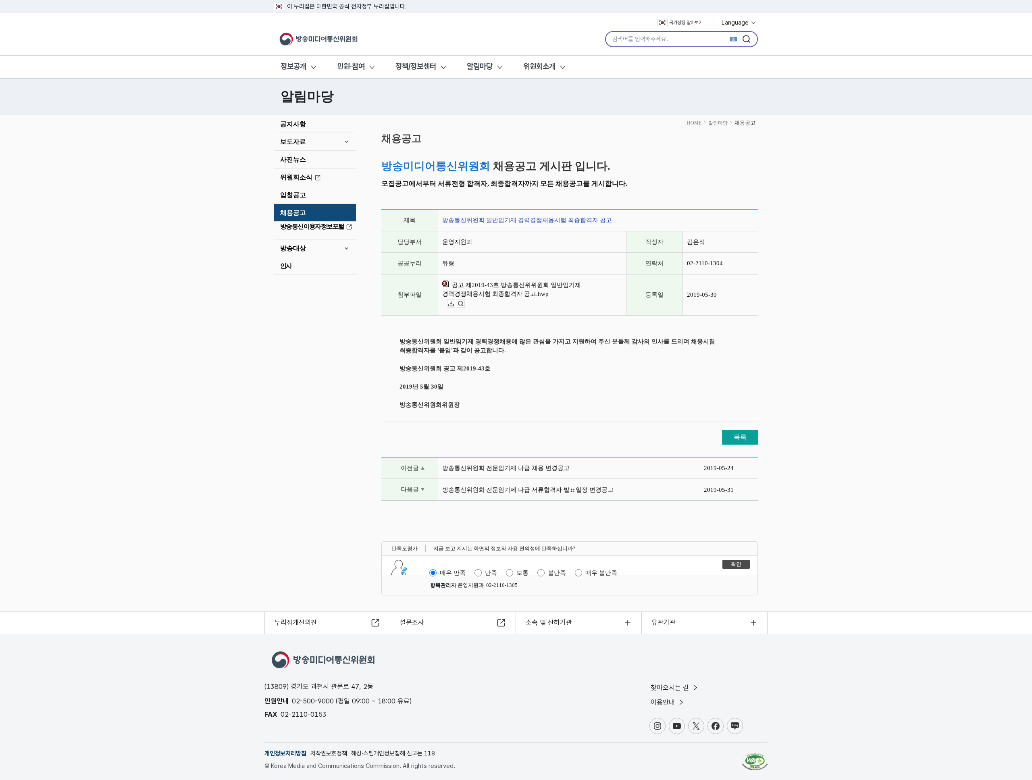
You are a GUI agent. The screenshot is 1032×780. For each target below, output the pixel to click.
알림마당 (480, 66)
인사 (286, 265)
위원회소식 (296, 177)
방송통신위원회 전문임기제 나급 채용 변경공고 (506, 468)
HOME (694, 123)
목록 (740, 437)
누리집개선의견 (296, 622)
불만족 (557, 573)
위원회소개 (539, 66)
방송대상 (293, 248)
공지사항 (293, 124)
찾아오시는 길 (671, 688)
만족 (491, 573)
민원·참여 (351, 66)
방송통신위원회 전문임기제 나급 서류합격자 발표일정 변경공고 (528, 490)
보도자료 (293, 141)
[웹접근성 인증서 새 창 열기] (755, 758)
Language (736, 22)
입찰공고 (293, 194)
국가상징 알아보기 (686, 22)
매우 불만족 (601, 573)
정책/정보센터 (415, 66)
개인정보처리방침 (285, 753)
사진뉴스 (293, 159)
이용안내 (664, 702)
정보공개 (293, 66)
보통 (522, 573)
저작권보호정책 (328, 753)
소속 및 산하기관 (549, 622)
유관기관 (663, 622)
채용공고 (293, 212)
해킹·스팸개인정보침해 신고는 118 (393, 753)
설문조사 (412, 622)
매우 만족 (453, 573)
